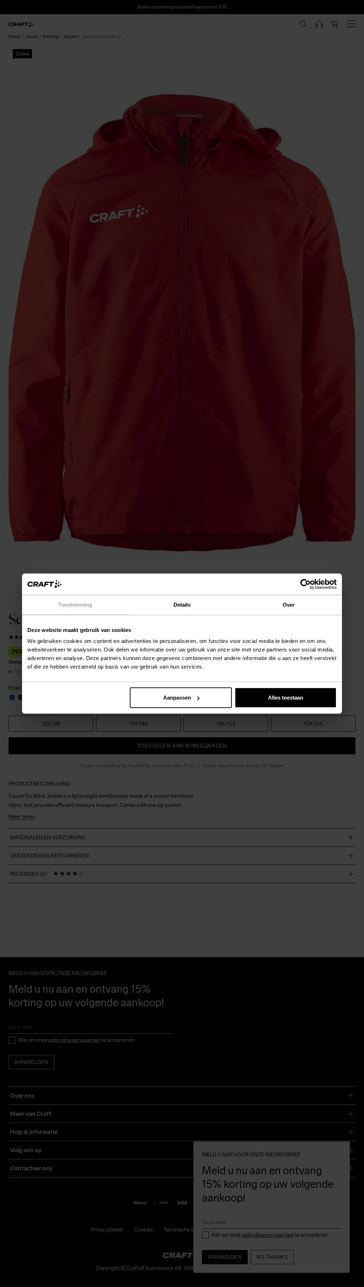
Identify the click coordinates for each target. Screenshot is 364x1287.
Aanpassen (177, 698)
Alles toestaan (285, 698)
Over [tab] (289, 604)
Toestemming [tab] (75, 604)
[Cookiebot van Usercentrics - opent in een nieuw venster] (305, 584)
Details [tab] (182, 604)
